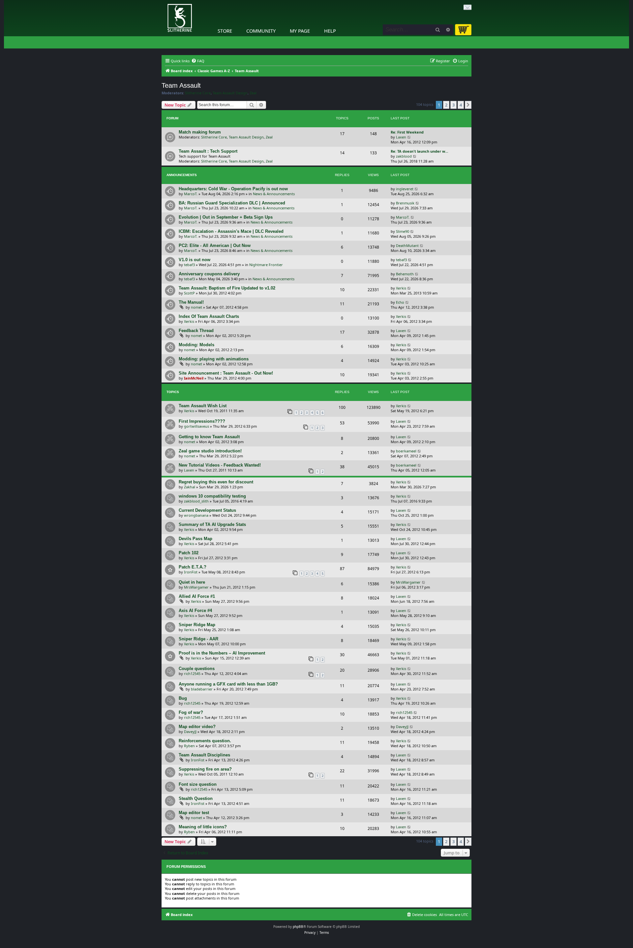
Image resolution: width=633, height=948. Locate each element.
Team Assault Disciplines (204, 754)
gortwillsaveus (196, 426)
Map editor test (194, 812)
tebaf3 (189, 264)
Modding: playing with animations (214, 358)
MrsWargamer (196, 587)
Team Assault (181, 85)
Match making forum (200, 132)
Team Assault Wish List (202, 405)
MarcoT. (190, 193)
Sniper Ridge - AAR (198, 638)
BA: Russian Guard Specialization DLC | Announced (232, 202)
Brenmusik (405, 202)
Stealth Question (196, 798)
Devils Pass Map (195, 538)
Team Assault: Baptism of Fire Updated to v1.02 (227, 288)
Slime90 (402, 231)
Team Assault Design (230, 93)
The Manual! (191, 302)
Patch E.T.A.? (192, 567)
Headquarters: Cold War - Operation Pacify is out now (233, 188)
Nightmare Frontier (266, 264)
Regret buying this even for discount (216, 481)
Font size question (198, 784)
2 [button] (446, 105)
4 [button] (461, 105)
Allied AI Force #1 (197, 596)
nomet (196, 307)
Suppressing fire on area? (205, 769)
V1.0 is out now (194, 259)
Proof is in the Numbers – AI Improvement (222, 653)
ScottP (189, 293)
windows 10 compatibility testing (212, 496)
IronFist (190, 571)
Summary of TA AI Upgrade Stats (212, 524)
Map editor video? (197, 726)
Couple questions (197, 668)
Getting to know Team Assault (209, 436)
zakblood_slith (196, 501)
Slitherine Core (198, 93)
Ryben (189, 745)
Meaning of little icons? (203, 826)
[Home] (163, 1)
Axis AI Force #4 (195, 610)
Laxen (401, 137)
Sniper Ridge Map (197, 624)
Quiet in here (192, 582)
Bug (183, 698)
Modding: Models (196, 344)
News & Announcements (274, 193)
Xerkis (401, 288)
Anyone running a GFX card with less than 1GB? (228, 684)
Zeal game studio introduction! (210, 450)
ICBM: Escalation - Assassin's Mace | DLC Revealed (231, 231)
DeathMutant (407, 245)
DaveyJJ (190, 731)
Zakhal (189, 486)
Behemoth (405, 273)
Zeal (253, 93)
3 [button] (453, 105)
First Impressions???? (202, 421)
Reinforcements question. (205, 740)
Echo (400, 302)
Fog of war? (191, 712)
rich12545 (192, 673)
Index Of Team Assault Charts (209, 316)
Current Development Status (207, 510)
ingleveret (404, 188)
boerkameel (406, 450)
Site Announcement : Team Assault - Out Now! (226, 373)
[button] (468, 105)
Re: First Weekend (407, 132)
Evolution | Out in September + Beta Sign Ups (226, 217)
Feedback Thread (196, 330)
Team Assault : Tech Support (208, 151)
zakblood (404, 156)
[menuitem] (197, 61)
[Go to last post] (416, 188)
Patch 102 (188, 552)
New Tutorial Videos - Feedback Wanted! (220, 465)
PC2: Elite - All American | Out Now (215, 245)
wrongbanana (196, 515)
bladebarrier (202, 689)
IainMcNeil (193, 378)
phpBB (298, 926)
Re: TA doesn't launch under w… (419, 151)
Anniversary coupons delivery (209, 273)
